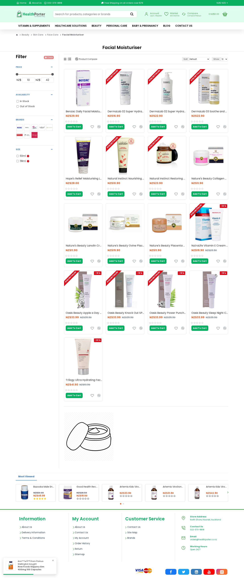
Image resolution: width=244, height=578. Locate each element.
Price (19, 67)
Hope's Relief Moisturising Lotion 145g (84, 178)
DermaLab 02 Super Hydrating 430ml (168, 111)
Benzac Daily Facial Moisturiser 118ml (84, 111)
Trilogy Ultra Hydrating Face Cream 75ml (84, 380)
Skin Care (38, 34)
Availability (23, 94)
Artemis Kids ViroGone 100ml (130, 486)
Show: (216, 59)
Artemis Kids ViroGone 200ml (216, 486)
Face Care (52, 34)
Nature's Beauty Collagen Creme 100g (209, 178)
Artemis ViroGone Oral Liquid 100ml (173, 486)
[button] (16, 492)
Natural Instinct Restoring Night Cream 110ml (168, 178)
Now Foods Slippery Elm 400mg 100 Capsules (31, 568)
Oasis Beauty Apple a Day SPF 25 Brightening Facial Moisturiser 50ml (84, 313)
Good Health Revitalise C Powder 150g (87, 486)
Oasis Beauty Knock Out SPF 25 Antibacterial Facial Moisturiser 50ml (126, 313)
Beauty (25, 34)
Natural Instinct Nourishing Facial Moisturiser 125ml (126, 178)
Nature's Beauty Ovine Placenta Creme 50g (126, 246)
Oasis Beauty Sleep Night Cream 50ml (209, 313)
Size (18, 149)
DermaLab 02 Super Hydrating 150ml (126, 111)
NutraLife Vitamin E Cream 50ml (209, 246)
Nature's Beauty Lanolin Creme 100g (84, 246)
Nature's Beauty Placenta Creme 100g (168, 246)
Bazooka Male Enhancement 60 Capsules (43, 486)
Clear (50, 57)
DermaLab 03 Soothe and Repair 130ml (209, 111)
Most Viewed (26, 476)
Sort (186, 59)
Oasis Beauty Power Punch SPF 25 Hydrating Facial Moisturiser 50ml (168, 313)
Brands (20, 119)
